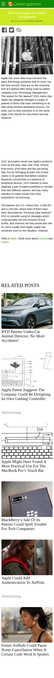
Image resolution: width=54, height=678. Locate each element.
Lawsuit (43, 238)
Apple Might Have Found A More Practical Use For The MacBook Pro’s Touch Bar (23, 466)
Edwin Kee (18, 21)
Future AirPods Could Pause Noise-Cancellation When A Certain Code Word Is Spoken (25, 649)
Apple (13, 238)
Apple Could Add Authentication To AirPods (22, 580)
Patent (5, 242)
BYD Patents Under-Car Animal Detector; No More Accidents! (23, 336)
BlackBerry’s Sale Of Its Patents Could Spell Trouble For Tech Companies (24, 524)
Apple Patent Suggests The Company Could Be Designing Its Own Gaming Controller (26, 394)
